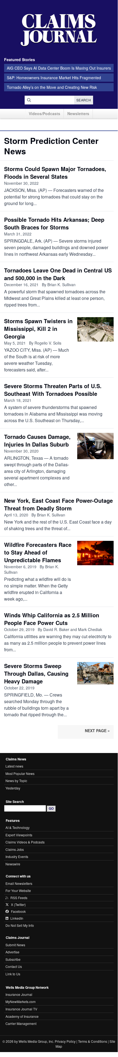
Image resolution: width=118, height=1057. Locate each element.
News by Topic (16, 780)
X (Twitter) (18, 905)
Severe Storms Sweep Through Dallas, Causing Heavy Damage (36, 673)
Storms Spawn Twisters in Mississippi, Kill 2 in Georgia (38, 328)
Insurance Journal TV (21, 1009)
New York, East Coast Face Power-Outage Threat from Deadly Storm (58, 504)
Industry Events (16, 856)
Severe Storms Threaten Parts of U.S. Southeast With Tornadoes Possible (53, 389)
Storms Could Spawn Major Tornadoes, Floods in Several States (55, 172)
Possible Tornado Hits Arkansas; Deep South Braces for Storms (54, 223)
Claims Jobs (14, 849)
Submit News (15, 944)
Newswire (12, 864)
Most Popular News (19, 773)
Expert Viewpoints (18, 834)
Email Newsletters (18, 883)
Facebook (18, 911)
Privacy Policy (65, 1041)
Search (83, 100)
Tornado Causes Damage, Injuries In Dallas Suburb (37, 440)
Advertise (12, 952)
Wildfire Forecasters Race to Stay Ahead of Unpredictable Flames (37, 552)
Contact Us (13, 966)
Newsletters (78, 113)
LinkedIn (16, 918)
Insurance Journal (18, 994)
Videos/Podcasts (44, 113)
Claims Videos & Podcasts (25, 842)
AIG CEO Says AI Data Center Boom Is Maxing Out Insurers (59, 68)
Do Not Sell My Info (19, 925)
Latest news (14, 766)
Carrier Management (20, 1023)
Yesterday (12, 788)
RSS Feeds (18, 898)
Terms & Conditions (92, 1041)
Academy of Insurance (22, 1016)
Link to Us (12, 973)
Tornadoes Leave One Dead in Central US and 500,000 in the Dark (58, 274)
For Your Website (18, 890)
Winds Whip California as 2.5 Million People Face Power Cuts (51, 619)
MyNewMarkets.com (20, 1001)
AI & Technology (17, 827)
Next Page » (97, 730)
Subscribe (13, 959)
